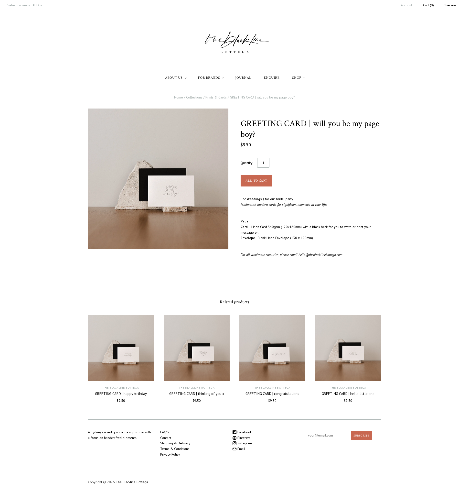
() (428, 5)
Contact (165, 438)
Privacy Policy (170, 454)
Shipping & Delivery (175, 443)
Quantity (247, 163)
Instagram (244, 443)
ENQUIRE (271, 78)
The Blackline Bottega (121, 387)
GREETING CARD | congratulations (272, 393)
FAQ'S (164, 432)
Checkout (450, 5)
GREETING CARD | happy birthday (121, 393)
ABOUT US (174, 78)
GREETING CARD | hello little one (348, 393)
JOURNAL (243, 78)
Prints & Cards (216, 97)
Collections (194, 97)
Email (240, 449)
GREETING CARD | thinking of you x (196, 393)
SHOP (296, 78)
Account (406, 5)
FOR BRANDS (209, 78)
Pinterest (243, 438)
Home (178, 97)
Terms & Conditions (174, 449)
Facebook (244, 432)
